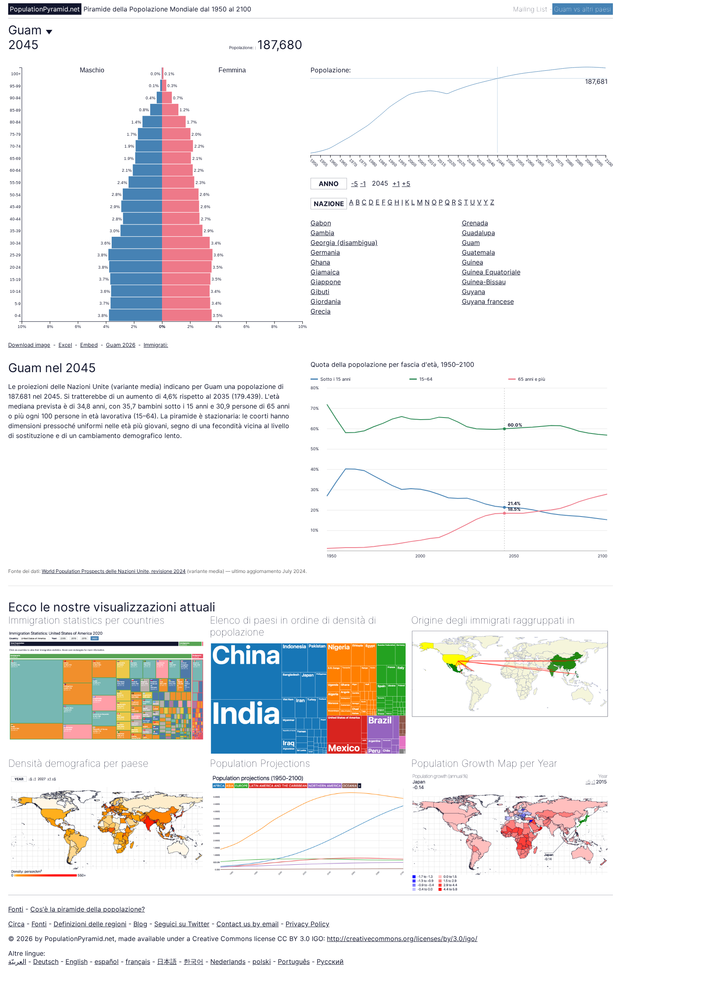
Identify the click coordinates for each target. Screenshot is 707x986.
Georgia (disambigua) (344, 242)
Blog (140, 924)
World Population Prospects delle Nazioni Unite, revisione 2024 (114, 571)
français (138, 961)
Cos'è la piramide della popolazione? (87, 909)
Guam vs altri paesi (582, 9)
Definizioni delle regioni (90, 924)
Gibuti (320, 291)
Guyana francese (488, 301)
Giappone (326, 282)
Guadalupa (478, 233)
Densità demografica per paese (78, 763)
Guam (471, 242)
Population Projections (260, 763)
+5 (406, 184)
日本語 (167, 961)
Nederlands (227, 961)
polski (261, 961)
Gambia (322, 233)
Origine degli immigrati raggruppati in (493, 620)
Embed (89, 344)
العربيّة (17, 961)
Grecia (321, 311)
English (76, 961)
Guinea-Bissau (484, 282)
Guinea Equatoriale (491, 272)
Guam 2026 (120, 344)
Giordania (326, 301)
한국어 (193, 961)
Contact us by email (247, 924)
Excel (65, 344)
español (107, 961)
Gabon (321, 223)
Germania (325, 252)
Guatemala (478, 252)
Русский (330, 961)
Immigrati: (156, 344)
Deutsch (46, 961)
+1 (396, 184)
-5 (354, 184)
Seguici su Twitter (181, 924)
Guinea (472, 262)
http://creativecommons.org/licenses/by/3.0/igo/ (402, 938)
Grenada (475, 223)
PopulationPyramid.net (45, 9)
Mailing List (531, 9)
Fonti (15, 909)
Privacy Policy (307, 924)
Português (294, 961)
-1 (363, 184)
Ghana (320, 262)
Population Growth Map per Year (484, 763)
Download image (29, 344)
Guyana (473, 291)
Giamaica (325, 272)
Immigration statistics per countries (86, 620)
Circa (16, 924)
